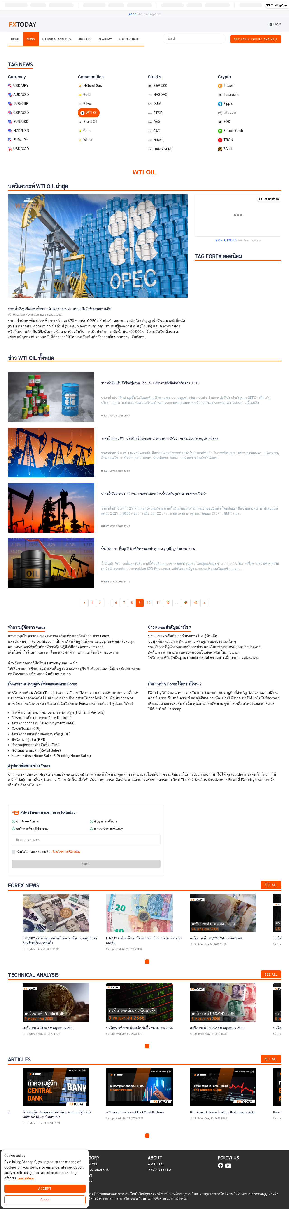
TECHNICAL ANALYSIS (93, 1170)
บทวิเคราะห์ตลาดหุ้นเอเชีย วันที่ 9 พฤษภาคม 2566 (58, 1028)
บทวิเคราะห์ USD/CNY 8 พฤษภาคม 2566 (135, 1028)
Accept (45, 1188)
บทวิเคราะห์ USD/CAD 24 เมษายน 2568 (133, 938)
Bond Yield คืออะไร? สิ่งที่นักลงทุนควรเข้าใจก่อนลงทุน (227, 1112)
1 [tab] (136, 961)
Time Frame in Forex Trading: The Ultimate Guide (141, 1112)
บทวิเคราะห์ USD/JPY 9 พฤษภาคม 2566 (219, 1028)
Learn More (26, 1178)
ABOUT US (155, 1164)
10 (148, 602)
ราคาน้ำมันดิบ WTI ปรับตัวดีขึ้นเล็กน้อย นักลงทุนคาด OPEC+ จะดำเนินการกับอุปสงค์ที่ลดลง (160, 438)
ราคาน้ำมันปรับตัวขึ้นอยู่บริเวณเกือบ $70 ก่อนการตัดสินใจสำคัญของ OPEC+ (150, 383)
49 (195, 602)
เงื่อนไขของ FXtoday (65, 852)
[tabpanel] (61, 926)
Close (44, 1200)
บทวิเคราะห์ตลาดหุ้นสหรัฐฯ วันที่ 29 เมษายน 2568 (223, 938)
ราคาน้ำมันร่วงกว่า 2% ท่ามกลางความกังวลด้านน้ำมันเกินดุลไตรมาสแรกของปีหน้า (154, 494)
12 (168, 602)
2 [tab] (142, 961)
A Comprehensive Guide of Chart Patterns (54, 1112)
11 (158, 602)
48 (186, 602)
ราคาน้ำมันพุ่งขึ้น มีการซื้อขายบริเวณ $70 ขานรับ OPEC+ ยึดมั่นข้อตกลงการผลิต (59, 309)
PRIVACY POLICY (160, 1170)
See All (270, 885)
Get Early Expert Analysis (255, 39)
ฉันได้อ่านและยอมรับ (48, 851)
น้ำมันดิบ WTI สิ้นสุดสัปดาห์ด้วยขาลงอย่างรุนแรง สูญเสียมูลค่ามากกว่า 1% (148, 549)
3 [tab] (147, 961)
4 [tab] (152, 961)
